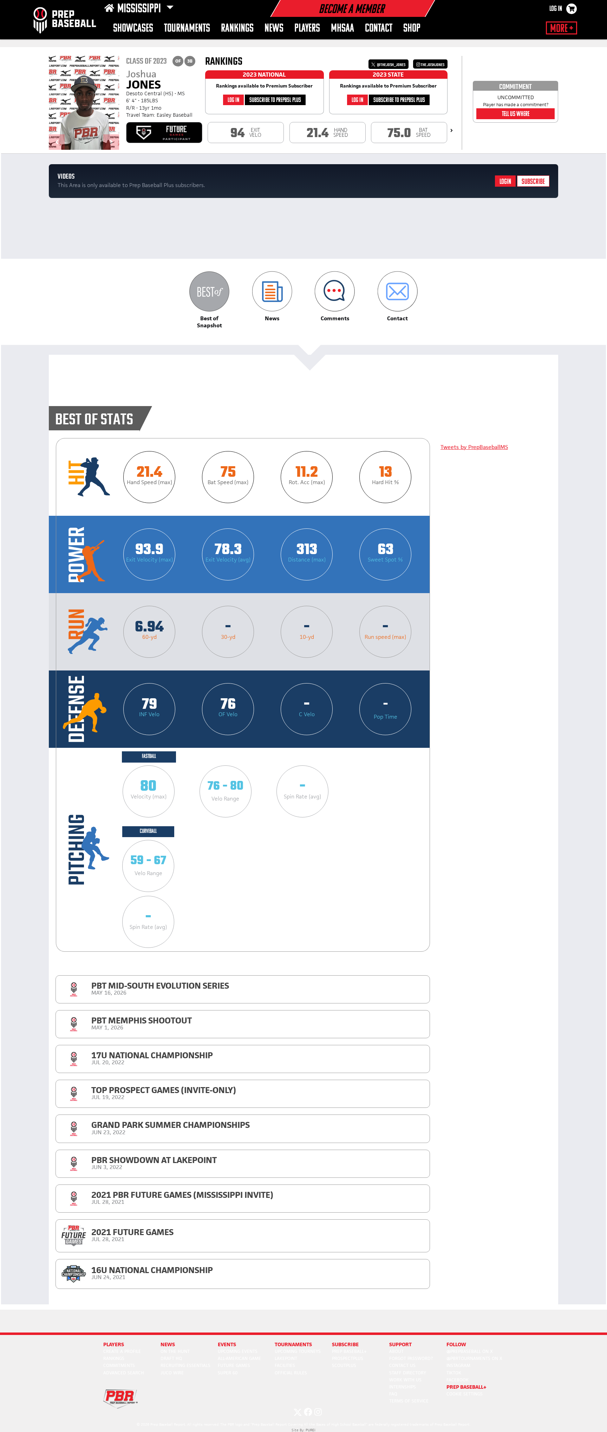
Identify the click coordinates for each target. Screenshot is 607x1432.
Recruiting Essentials (185, 1365)
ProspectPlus (347, 1358)
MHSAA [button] (342, 28)
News (274, 28)
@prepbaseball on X (469, 1351)
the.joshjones (432, 65)
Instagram (458, 1365)
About (396, 1351)
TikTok (453, 1373)
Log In (555, 9)
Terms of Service (409, 1401)
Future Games (234, 1365)
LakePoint (286, 1358)
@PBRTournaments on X (474, 1358)
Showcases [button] (133, 28)
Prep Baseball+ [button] (466, 1386)
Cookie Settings (464, 1394)
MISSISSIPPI (140, 9)
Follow (456, 1344)
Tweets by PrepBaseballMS (474, 447)
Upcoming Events (237, 1351)
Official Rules (291, 1373)
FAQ (393, 1394)
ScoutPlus (344, 1365)
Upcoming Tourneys (298, 1351)
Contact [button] (378, 28)
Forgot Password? (411, 1358)
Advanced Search (123, 1373)
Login (505, 182)
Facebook (457, 1380)
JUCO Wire (172, 1373)
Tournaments (187, 28)
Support (400, 1344)
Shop (411, 28)
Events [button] (227, 1344)
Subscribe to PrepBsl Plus (275, 100)
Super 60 (227, 1373)
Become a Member (351, 10)
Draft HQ (171, 1358)
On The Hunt (175, 1351)
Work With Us (405, 1380)
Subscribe (533, 182)
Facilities (285, 1365)
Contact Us (402, 1365)
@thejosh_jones (390, 65)
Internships (402, 1387)
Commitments (119, 1365)
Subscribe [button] (345, 1344)
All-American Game (239, 1358)
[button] (209, 300)
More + (561, 28)
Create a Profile (122, 1351)
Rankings (237, 28)
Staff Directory (407, 1373)
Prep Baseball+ (349, 1351)
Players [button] (307, 28)
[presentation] (451, 130)
